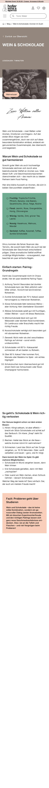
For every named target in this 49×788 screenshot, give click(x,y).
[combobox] (28, 16)
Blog (8, 24)
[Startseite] (3, 24)
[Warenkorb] (44, 8)
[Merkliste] (38, 8)
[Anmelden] (33, 8)
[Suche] (12, 16)
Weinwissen (11, 94)
